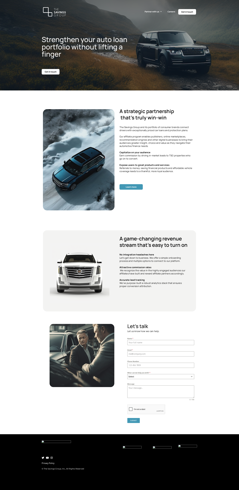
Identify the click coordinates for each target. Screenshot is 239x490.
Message (130, 384)
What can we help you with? (138, 373)
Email (130, 350)
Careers (171, 11)
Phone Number (133, 361)
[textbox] (158, 376)
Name (130, 339)
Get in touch (187, 11)
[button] (153, 11)
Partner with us (152, 11)
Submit (133, 420)
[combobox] (160, 376)
